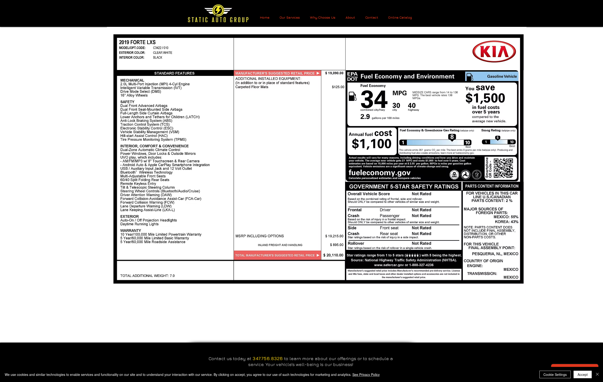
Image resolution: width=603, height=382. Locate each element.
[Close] (597, 374)
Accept (583, 374)
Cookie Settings (555, 374)
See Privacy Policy (366, 374)
